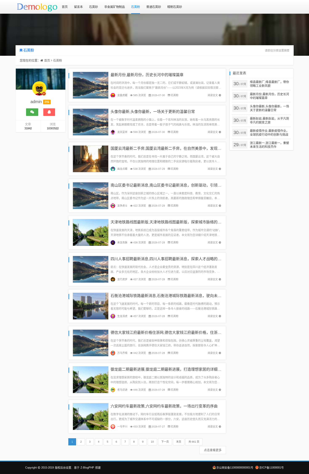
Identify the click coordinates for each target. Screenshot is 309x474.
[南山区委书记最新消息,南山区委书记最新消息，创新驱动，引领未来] (90, 195)
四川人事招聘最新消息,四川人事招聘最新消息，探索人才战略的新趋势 (170, 259)
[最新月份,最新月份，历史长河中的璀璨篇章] (90, 84)
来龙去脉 (122, 242)
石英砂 (93, 6)
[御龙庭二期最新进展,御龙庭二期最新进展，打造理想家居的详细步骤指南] (90, 379)
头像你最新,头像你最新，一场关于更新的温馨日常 (153, 112)
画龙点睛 (122, 168)
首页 (65, 6)
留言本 (78, 6)
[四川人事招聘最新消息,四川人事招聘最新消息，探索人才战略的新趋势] (90, 269)
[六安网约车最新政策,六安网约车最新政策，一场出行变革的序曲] (90, 416)
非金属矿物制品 (114, 6)
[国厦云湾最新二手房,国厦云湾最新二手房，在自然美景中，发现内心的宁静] (90, 158)
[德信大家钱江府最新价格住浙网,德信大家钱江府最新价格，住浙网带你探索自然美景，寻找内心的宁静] (90, 342)
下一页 (165, 441)
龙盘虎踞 (122, 95)
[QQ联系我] (49, 112)
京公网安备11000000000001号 (234, 467)
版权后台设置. (63, 467)
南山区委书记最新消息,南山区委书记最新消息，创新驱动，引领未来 (168, 185)
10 (152, 441)
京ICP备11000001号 (271, 467)
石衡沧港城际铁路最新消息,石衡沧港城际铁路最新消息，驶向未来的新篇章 (173, 296)
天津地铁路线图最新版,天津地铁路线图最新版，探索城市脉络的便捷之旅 (172, 222)
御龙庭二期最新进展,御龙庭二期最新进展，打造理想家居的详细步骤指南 (172, 369)
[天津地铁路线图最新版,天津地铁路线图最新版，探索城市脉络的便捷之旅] (90, 232)
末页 (178, 441)
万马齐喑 (122, 353)
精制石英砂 (174, 6)
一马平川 (122, 426)
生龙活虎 (122, 316)
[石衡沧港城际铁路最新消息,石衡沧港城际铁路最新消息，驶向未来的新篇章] (90, 305)
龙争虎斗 (122, 205)
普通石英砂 (153, 6)
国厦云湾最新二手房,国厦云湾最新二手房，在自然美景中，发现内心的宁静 (173, 148)
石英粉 (135, 6)
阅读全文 (213, 95)
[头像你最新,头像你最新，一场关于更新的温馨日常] (90, 121)
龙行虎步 (122, 279)
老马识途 (122, 389)
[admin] (39, 90)
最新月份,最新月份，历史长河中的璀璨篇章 (147, 75)
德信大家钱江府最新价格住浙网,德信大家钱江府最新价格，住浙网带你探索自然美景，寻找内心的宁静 (196, 333)
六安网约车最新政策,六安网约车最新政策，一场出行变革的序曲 (164, 406)
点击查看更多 (213, 450)
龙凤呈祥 (122, 132)
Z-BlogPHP (87, 467)
